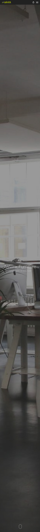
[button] (37, 2)
